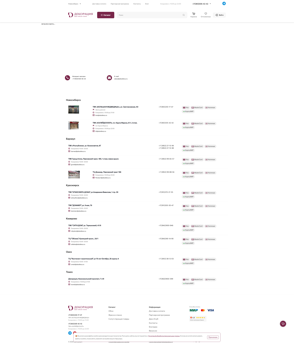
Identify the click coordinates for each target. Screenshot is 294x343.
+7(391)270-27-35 (166, 192)
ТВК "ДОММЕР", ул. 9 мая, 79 (80, 205)
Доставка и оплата (99, 4)
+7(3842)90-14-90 (166, 239)
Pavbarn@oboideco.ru (102, 178)
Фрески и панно (115, 315)
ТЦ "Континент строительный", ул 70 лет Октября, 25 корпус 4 (93, 259)
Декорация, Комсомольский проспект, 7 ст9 (86, 279)
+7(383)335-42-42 (200, 4)
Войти (221, 15)
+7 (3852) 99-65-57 (166, 159)
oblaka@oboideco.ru (78, 244)
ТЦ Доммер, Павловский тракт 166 (107, 172)
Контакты (137, 4)
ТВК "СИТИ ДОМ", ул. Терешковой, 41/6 (84, 225)
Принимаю (212, 337)
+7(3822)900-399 (166, 279)
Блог (147, 4)
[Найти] (183, 15)
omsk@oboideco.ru (77, 264)
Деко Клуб (153, 319)
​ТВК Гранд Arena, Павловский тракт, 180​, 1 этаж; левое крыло (93, 159)
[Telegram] (224, 4)
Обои (111, 311)
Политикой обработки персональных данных (164, 336)
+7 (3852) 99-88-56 (166, 172)
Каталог (107, 15)
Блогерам (153, 327)
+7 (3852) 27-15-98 (166, 148)
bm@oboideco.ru (101, 115)
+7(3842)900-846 (166, 225)
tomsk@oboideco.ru (78, 284)
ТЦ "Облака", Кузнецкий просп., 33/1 (83, 239)
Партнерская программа (120, 4)
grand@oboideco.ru (77, 164)
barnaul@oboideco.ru (78, 151)
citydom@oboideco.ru (78, 231)
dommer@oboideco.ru (78, 211)
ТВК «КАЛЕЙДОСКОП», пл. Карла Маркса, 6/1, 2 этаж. (115, 123)
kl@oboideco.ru (100, 131)
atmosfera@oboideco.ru (79, 198)
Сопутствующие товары (119, 319)
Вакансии (153, 331)
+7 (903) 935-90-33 (79, 79)
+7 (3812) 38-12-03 (166, 259)
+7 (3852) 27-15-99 (166, 146)
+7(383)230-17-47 (166, 107)
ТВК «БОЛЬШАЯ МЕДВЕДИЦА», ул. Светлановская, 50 (115, 107)
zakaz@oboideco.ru (120, 79)
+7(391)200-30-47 (166, 205)
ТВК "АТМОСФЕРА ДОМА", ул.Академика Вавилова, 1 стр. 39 (93, 192)
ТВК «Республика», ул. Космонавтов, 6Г (84, 146)
